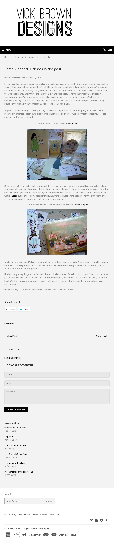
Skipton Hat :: (10, 436)
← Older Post (10, 336)
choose (14, 196)
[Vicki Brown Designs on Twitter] (91, 520)
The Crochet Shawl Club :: (16, 454)
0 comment (9, 324)
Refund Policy (24, 515)
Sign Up (49, 501)
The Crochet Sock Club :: (15, 445)
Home (7, 57)
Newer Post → (103, 336)
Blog (17, 57)
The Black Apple (80, 205)
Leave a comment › (13, 358)
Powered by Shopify (40, 528)
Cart (109, 50)
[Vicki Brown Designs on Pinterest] (101, 520)
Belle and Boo (70, 124)
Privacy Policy (10, 515)
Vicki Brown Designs (20, 528)
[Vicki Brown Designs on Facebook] (96, 520)
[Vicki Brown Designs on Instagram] (106, 520)
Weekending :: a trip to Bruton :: (18, 472)
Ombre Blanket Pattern (15, 427)
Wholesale (54, 515)
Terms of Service (40, 515)
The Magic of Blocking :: (15, 463)
